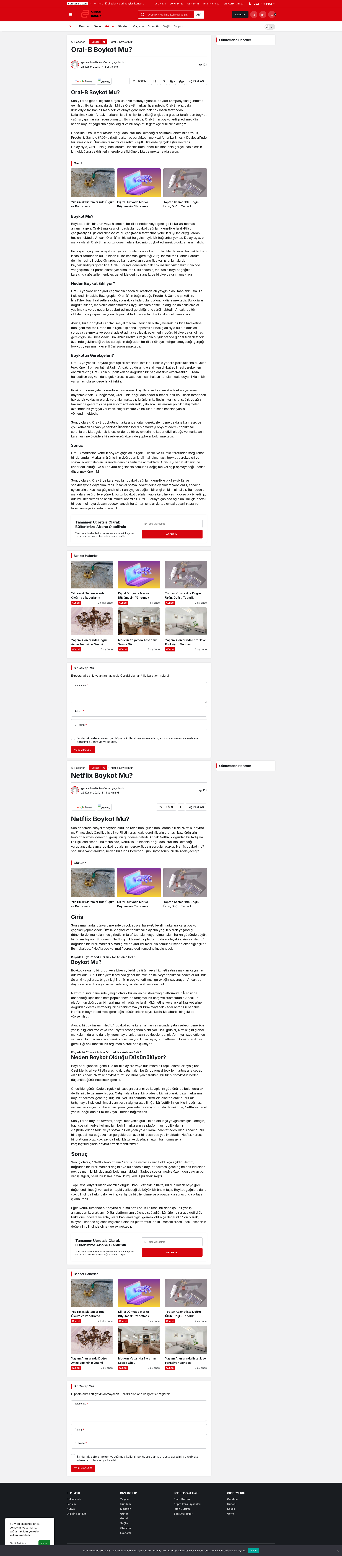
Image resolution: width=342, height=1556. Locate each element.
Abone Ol (240, 14)
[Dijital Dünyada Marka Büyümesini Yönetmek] (139, 188)
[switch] (270, 26)
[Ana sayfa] (70, 26)
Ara (198, 14)
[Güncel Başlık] (92, 14)
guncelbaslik (89, 62)
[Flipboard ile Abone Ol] (104, 81)
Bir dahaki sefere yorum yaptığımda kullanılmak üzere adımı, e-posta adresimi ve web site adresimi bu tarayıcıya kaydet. (137, 740)
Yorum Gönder (83, 750)
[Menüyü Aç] (70, 14)
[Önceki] (91, 3)
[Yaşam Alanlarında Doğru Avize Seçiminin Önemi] (92, 629)
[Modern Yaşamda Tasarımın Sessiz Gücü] (139, 629)
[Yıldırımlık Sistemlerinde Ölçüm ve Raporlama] (93, 188)
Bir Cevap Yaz (84, 668)
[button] (262, 14)
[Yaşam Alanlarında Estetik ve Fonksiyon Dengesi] (186, 629)
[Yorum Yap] (163, 81)
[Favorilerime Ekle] (154, 81)
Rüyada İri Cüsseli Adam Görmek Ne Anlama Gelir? (106, 1052)
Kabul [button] (44, 1543)
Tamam (253, 1550)
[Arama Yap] (253, 14)
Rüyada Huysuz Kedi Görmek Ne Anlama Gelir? (103, 957)
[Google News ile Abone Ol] (83, 81)
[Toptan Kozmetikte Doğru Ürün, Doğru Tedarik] (185, 188)
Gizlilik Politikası (18, 1543)
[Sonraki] (95, 3)
